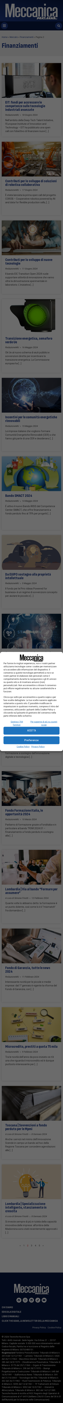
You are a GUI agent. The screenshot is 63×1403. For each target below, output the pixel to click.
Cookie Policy (23, 746)
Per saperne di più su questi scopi (43, 723)
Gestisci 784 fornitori (17, 723)
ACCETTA (31, 730)
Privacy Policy (38, 746)
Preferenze (31, 740)
